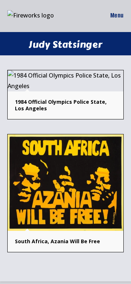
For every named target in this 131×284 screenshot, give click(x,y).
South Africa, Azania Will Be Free (57, 241)
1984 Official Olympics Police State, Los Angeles (61, 105)
